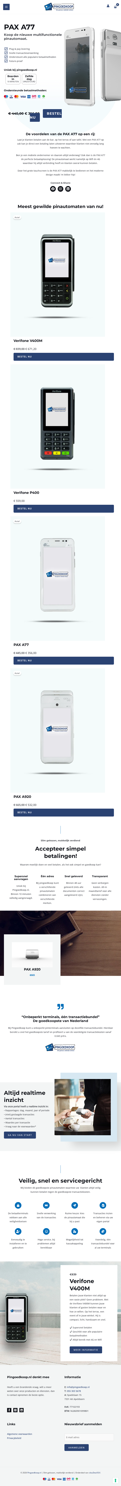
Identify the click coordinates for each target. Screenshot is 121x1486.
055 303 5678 (74, 1391)
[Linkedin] (21, 1410)
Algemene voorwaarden (19, 1433)
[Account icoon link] (108, 5)
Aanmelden (76, 1447)
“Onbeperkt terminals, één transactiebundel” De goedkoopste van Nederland (60, 1019)
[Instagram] (15, 1410)
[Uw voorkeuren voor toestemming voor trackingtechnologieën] (115, 1480)
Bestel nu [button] (46, 115)
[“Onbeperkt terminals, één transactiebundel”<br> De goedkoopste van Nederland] (60, 1007)
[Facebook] (9, 1410)
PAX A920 (32, 969)
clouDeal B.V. (95, 1472)
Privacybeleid (14, 1438)
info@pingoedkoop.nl (78, 1387)
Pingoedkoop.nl (34, 1472)
